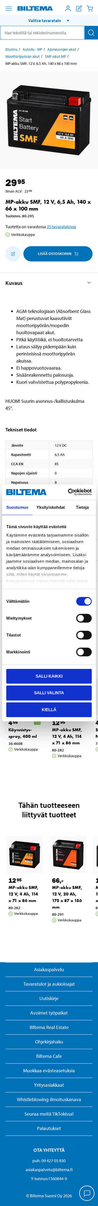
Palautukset (49, 1128)
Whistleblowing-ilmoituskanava (49, 1099)
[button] (49, 20)
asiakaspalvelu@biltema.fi (49, 1169)
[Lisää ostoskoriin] (13, 253)
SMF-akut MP (55, 56)
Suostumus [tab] (17, 507)
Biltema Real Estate (49, 1027)
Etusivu (11, 49)
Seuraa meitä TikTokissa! (49, 1114)
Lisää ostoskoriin (54, 253)
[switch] (84, 618)
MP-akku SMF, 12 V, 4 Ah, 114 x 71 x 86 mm (67, 736)
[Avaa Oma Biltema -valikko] (68, 8)
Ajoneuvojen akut (61, 49)
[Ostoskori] (89, 8)
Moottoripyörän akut (22, 56)
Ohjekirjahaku (49, 1041)
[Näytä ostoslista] (79, 8)
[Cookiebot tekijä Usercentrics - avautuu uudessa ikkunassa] (69, 492)
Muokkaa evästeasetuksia (49, 1070)
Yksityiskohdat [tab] (50, 507)
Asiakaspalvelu (49, 969)
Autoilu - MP (32, 49)
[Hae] (91, 32)
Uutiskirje (49, 998)
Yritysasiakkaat (49, 1085)
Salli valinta (49, 692)
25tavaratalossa (61, 226)
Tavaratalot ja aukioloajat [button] (49, 984)
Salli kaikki (49, 676)
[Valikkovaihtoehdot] (8, 9)
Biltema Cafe (49, 1056)
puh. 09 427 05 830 (49, 1160)
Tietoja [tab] (82, 507)
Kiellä (49, 709)
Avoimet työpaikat (49, 1013)
